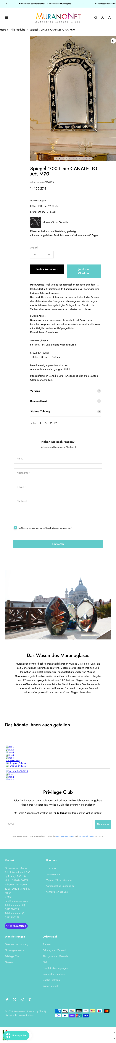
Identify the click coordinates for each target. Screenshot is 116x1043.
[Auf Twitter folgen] (15, 1000)
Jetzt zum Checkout (84, 271)
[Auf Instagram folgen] (22, 1000)
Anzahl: (34, 247)
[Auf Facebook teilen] (40, 422)
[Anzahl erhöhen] (49, 254)
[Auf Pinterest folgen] (30, 1000)
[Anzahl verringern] (34, 254)
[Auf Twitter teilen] (45, 422)
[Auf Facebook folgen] (7, 1000)
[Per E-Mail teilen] (55, 422)
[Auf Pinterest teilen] (50, 422)
